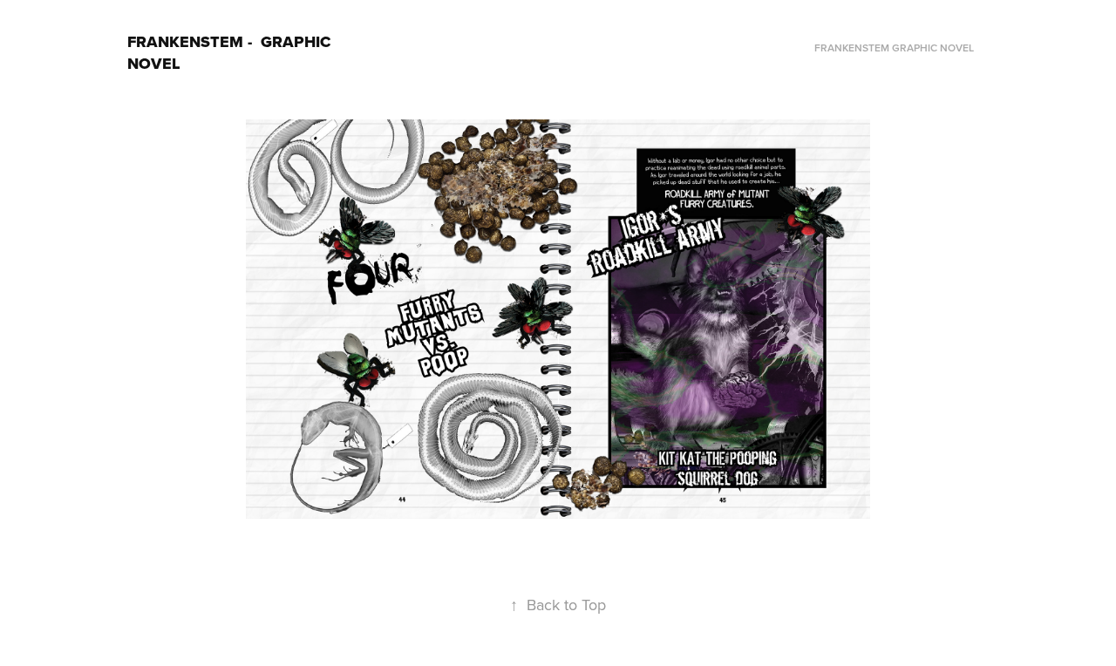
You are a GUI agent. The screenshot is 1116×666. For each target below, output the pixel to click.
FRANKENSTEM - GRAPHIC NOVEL (231, 53)
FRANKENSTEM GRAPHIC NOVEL (894, 47)
